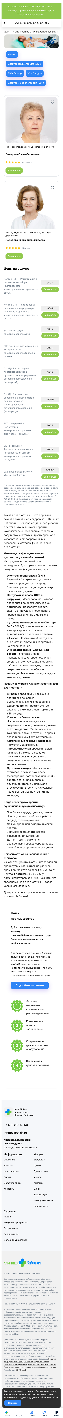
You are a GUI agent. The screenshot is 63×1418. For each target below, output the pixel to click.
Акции (7, 1216)
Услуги (37, 1177)
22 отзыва (26, 162)
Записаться (14, 170)
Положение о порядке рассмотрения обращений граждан (30, 1367)
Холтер (12, 54)
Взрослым (39, 1159)
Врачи (7, 1177)
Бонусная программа (15, 1222)
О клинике (9, 1159)
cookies (26, 1391)
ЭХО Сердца (15, 73)
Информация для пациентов (36, 1362)
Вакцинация (40, 1194)
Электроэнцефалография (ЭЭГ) (26, 82)
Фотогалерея (11, 1171)
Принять (12, 1403)
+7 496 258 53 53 (16, 1125)
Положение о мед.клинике (15, 1364)
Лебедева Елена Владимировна (25, 239)
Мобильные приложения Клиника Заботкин (24, 1112)
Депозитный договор (15, 1239)
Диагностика (41, 1171)
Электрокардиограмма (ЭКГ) (24, 63)
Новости (8, 1165)
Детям (37, 1165)
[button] (56, 1413)
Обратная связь (12, 1182)
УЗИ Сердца (35, 73)
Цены (37, 1188)
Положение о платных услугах (42, 1364)
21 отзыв (26, 248)
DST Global (21, 1370)
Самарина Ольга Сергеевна (22, 154)
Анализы (38, 1182)
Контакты (9, 1188)
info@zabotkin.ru (15, 1132)
